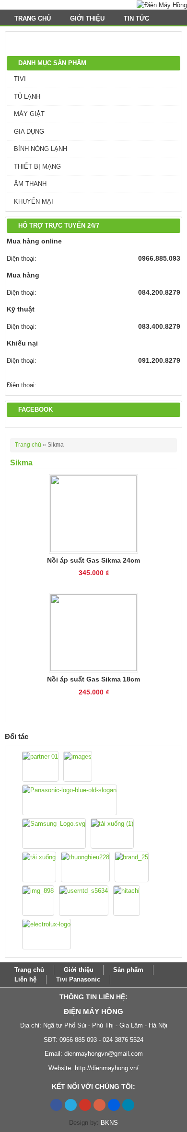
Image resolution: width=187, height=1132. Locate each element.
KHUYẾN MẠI (33, 201)
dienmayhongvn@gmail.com (103, 1053)
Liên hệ (25, 979)
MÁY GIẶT (29, 113)
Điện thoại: (21, 258)
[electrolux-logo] (46, 934)
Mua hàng (23, 275)
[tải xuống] (39, 867)
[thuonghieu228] (85, 867)
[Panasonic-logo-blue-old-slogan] (69, 800)
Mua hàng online (34, 241)
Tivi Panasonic (78, 979)
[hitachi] (126, 900)
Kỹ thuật (21, 309)
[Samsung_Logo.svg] (54, 833)
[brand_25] (132, 867)
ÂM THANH (30, 183)
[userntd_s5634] (83, 900)
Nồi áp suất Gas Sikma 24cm (93, 560)
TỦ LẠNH (27, 96)
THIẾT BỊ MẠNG (37, 166)
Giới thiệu (87, 18)
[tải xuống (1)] (112, 833)
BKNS (109, 1122)
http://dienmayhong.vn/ (107, 1068)
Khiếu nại (22, 343)
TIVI (20, 78)
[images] (77, 766)
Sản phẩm (128, 969)
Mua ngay (94, 584)
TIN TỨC (137, 18)
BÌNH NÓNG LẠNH (40, 148)
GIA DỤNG (29, 131)
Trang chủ (32, 18)
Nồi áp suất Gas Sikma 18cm (93, 679)
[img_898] (38, 900)
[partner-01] (40, 766)
